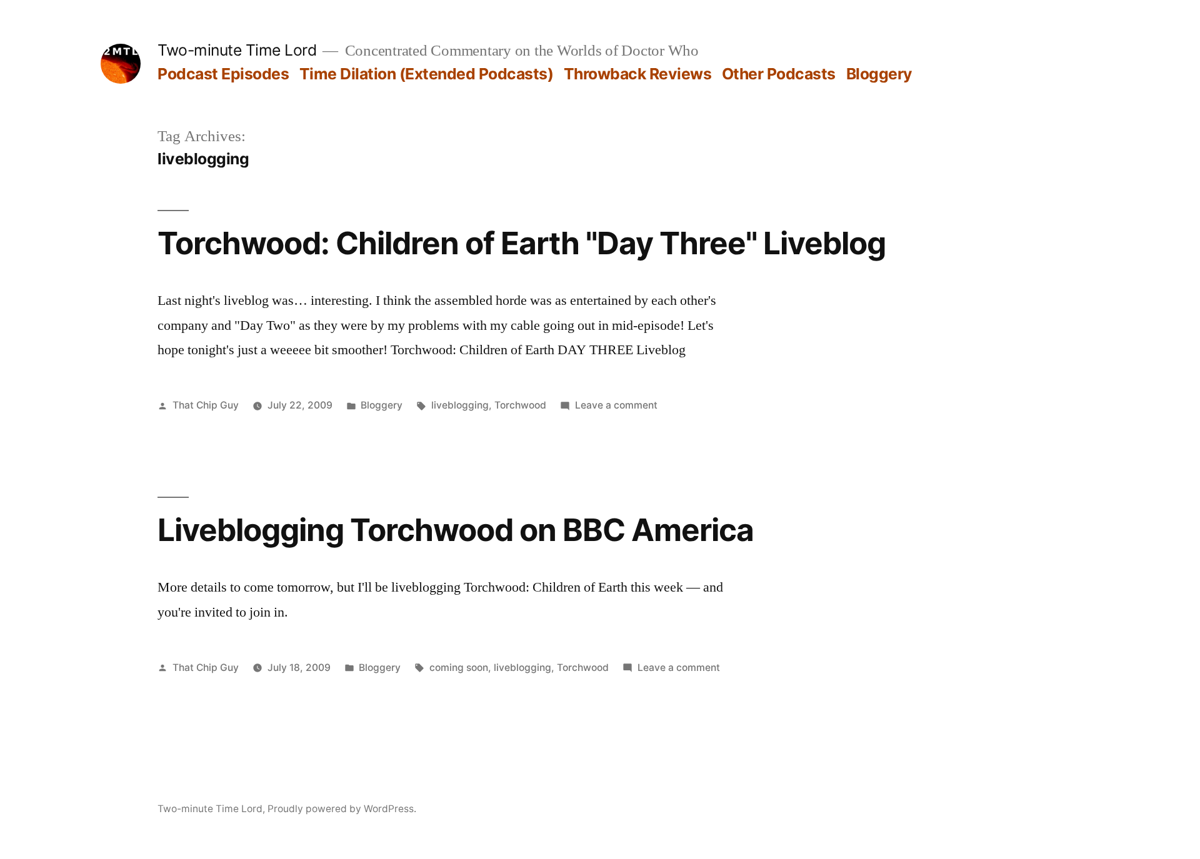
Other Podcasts (779, 73)
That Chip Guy (205, 405)
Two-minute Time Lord (237, 50)
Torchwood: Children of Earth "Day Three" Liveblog (522, 243)
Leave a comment (616, 405)
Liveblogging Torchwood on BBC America (456, 530)
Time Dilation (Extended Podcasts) (426, 73)
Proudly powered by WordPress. (342, 809)
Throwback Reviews (638, 73)
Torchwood (520, 405)
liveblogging (460, 405)
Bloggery (879, 73)
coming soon (458, 667)
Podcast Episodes (223, 73)
